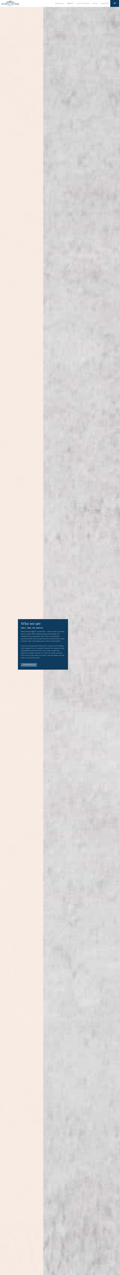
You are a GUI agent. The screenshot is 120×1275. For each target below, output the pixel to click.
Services (59, 3)
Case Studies (83, 3)
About (70, 3)
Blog (95, 3)
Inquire (104, 3)
